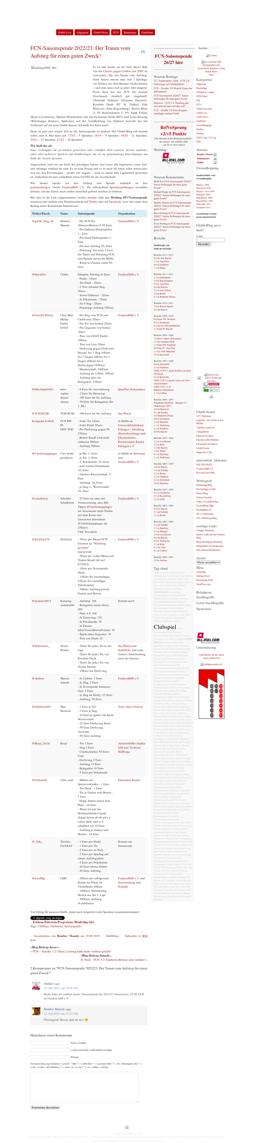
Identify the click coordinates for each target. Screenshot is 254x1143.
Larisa (170, 732)
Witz (156, 893)
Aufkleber (181, 585)
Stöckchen (174, 841)
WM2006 (162, 893)
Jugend (171, 722)
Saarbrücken (174, 816)
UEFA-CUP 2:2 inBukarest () (164, 388)
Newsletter (158, 774)
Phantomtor (159, 787)
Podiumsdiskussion (161, 790)
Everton (168, 661)
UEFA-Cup (187, 867)
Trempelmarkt (160, 864)
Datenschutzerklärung (71, 6)
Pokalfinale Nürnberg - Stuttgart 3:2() (170, 404)
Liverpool (169, 738)
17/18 (71, 135)
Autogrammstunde (177, 595)
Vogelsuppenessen (97, 1136)
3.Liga (162, 572)
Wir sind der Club (182, 890)
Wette (177, 886)
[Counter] (211, 55)
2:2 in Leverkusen (162, 441)
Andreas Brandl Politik (169, 1136)
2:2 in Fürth (159, 499)
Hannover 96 (181, 700)
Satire (182, 822)
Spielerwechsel (172, 832)
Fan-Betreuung (166, 665)
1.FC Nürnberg (203, 416)
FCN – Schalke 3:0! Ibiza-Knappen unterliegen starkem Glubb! (170, 112)
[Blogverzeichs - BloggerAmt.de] (211, 387)
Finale (169, 674)
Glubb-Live (64, 32)
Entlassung (165, 655)
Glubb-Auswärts (204, 109)
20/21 (34, 139)
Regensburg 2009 (204, 200)
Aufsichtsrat (159, 588)
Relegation (158, 809)
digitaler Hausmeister (147, 1136)
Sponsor (157, 835)
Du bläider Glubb (171, 645)
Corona (180, 628)
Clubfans (43, 926)
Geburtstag (173, 687)
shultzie (48, 983)
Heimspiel (176, 703)
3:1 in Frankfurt (161, 367)
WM (198, 142)
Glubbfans (147, 32)
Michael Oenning (183, 758)
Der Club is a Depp (173, 639)
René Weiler (184, 809)
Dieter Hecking (171, 642)
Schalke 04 (158, 825)
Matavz (178, 745)
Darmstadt (177, 632)
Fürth (172, 684)
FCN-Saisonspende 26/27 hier (173, 59)
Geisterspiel (184, 687)
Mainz (156, 742)
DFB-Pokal (201, 96)
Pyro (180, 796)
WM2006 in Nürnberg (100, 6)
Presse (187, 793)
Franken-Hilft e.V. (205, 469)
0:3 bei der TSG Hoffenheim (167, 325)
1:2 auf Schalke (161, 524)
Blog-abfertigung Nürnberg (209, 542)
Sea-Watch (124, 413)
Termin (190, 841)
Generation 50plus (217, 1136)
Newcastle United (177, 771)
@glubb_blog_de (43, 221)
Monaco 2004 (202, 184)
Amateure (172, 579)
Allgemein (82, 32)
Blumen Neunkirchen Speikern (121, 1136)
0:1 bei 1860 (159, 547)
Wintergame (169, 890)
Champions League (176, 614)
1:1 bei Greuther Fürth (164, 341)
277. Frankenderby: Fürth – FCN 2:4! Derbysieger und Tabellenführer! (172, 83)
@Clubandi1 (40, 780)
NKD (166, 774)
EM (198, 100)
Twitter (93, 201)
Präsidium (164, 793)
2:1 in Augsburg (161, 261)
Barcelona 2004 (203, 187)
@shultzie (38, 678)
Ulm (163, 870)
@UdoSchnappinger (44, 453)
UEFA (179, 867)
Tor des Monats (166, 851)
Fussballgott (180, 684)
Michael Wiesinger (162, 761)
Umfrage (184, 870)
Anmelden (201, 572)
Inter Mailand (179, 716)
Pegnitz (170, 783)
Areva (156, 585)
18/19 (97, 135)
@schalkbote (40, 498)
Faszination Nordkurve (207, 444)
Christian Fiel (179, 617)
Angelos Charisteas (185, 582)
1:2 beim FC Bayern (163, 328)
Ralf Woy (174, 799)
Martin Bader (168, 745)
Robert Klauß (172, 812)
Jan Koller (158, 719)
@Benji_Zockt (41, 743)
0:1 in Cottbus (160, 550)
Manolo (168, 742)
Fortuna (185, 674)
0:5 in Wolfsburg (162, 540)
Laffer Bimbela (160, 732)
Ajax (182, 575)
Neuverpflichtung (161, 771)
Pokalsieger (185, 790)
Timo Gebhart (167, 848)
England (157, 655)
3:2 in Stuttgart (160, 531)
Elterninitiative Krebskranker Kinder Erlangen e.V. (131, 441)
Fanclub (176, 665)
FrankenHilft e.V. (73, 187)
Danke (169, 632)
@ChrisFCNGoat (42, 315)
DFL (162, 642)
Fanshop (176, 668)
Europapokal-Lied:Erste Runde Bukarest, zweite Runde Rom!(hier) (211, 69)
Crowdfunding (160, 632)
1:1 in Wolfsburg (162, 425)
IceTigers (177, 710)
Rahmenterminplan (162, 799)
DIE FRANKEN (204, 464)
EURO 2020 (176, 655)
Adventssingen (173, 575)
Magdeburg (185, 738)
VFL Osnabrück (168, 880)
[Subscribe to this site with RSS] (43, 30)
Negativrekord (177, 767)
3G (167, 572)
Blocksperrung (171, 604)
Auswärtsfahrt (161, 592)
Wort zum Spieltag (175, 893)
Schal (188, 822)
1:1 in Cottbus (160, 393)
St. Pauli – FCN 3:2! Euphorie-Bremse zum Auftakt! (113, 960)
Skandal (157, 828)
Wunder (186, 893)
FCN (115, 32)
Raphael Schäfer (168, 803)
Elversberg (158, 652)
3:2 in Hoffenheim (162, 277)
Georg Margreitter (171, 690)
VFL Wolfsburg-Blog (206, 518)
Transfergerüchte (174, 861)
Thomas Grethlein (173, 844)
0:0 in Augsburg (161, 283)
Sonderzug (176, 828)
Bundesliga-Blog (204, 485)
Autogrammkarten (161, 595)
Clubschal (176, 621)
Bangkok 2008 (203, 194)
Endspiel (184, 652)
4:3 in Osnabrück (162, 492)
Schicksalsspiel (170, 825)
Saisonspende (72, 926)
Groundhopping (160, 697)
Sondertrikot (166, 828)
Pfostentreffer (180, 783)
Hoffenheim (185, 706)
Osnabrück (177, 777)
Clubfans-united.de (205, 427)
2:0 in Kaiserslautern (163, 280)
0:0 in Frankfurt (161, 264)
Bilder (175, 601)
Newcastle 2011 (203, 203)
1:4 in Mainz (159, 450)
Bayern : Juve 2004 (205, 191)
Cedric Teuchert (161, 614)
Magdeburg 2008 (204, 197)
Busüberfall (183, 611)
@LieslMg (38, 878)
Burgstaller (168, 611)
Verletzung (181, 877)
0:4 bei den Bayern (162, 258)
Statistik (169, 838)
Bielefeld (168, 601)
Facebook (115, 201)
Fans (170, 668)
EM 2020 (167, 652)
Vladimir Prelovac (155, 1141)
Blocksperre (159, 604)
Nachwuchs (188, 764)
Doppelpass (159, 645)
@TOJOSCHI (40, 413)
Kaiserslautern (175, 726)
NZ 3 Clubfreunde (205, 514)
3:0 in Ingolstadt (161, 354)
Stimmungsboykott (161, 841)
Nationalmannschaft (162, 767)
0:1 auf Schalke (161, 412)
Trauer (185, 861)
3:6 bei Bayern (160, 466)
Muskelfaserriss (160, 764)
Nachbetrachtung (175, 764)
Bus (175, 611)
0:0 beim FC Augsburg (164, 348)
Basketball (158, 598)
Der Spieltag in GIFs (206, 489)
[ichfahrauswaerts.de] (211, 664)
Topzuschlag (178, 848)
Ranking (157, 803)
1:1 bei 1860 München (164, 351)
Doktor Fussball (204, 497)
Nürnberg (178, 774)
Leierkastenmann (181, 732)
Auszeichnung (174, 592)
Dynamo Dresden (161, 648)
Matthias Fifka (160, 748)
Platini (173, 787)
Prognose (173, 796)
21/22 (60, 139)
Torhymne (178, 851)
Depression (81, 1136)
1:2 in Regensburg (162, 495)
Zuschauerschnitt (175, 896)
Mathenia (186, 745)
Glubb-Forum (202, 448)
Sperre (185, 828)
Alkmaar (188, 575)
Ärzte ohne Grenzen (130, 707)
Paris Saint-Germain (162, 780)
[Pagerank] (211, 391)
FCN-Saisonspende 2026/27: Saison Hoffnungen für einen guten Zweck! (171, 97)
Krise (188, 729)
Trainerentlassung (183, 854)
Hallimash (184, 697)
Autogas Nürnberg (205, 530)
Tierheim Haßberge (129, 749)
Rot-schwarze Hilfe (205, 473)
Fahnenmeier (178, 661)
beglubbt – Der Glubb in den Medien (209, 422)
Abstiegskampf (160, 575)
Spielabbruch (159, 832)
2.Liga (156, 572)
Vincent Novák (166, 883)
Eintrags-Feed (202, 576)
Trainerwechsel (160, 857)
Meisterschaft (159, 754)
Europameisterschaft (176, 658)
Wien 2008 (185, 886)
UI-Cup (157, 870)
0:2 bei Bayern (160, 508)
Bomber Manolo (54, 1009)
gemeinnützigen (40, 187)
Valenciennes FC (161, 873)
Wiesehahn (158, 890)
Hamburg (158, 700)
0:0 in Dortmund (161, 364)
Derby (186, 635)
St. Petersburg (175, 835)
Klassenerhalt (175, 729)
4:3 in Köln (159, 444)
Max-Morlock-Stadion (176, 748)
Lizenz (177, 738)
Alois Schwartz (160, 579)
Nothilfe (123, 886)
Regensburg (181, 806)
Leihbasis (158, 735)
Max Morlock (177, 751)
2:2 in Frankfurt (161, 428)
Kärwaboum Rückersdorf (208, 550)
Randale (182, 799)
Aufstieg (168, 588)
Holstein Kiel (159, 710)
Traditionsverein (168, 854)
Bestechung (159, 601)
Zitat (156, 896)
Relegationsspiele (171, 809)
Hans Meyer (166, 703)
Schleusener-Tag (184, 825)
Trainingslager (160, 861)
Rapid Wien (181, 803)
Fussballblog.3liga (205, 506)
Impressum (48, 6)
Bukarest (180, 608)
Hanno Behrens (168, 700)
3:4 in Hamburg (161, 483)
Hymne (169, 710)
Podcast (179, 787)
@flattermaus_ (41, 646)
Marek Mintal (178, 742)
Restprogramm (160, 812)
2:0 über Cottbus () (168, 338)
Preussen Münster (161, 796)
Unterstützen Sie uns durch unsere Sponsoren (211, 656)
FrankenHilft (179, 677)
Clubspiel (165, 626)
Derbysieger (159, 639)
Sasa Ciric (175, 822)
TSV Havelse (185, 864)
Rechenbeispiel (168, 806)
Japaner (166, 719)
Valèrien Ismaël (176, 873)
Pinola (166, 787)
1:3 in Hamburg (161, 528)
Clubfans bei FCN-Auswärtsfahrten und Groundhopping (112, 24)
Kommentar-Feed (204, 580)
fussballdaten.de (203, 510)
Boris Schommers (161, 608)
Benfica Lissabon (180, 598)
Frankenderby (167, 677)
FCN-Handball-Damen (175, 671)
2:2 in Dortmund (161, 479)
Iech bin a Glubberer (178, 713)
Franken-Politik (36, 1136)
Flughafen (177, 674)
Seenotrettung (126, 882)
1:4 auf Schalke (161, 470)
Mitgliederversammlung (181, 761)
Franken (157, 677)
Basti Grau (168, 598)
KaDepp (165, 726)
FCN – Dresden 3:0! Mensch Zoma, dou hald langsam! (173, 90)
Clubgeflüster (202, 432)
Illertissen (158, 716)
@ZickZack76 (41, 539)
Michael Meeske (168, 758)
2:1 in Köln (159, 544)
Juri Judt (157, 726)
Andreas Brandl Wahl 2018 (194, 1136)
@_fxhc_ (37, 841)
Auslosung (177, 588)
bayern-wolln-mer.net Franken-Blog (210, 536)
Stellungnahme (186, 838)
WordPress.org (203, 584)
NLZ (171, 774)
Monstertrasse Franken (64, 1136)
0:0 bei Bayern (160, 431)
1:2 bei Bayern (160, 447)
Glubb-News (101, 32)
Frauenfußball (173, 681)
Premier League (176, 793)
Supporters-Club (204, 452)
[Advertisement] (212, 311)
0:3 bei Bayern (160, 309)
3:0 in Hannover (161, 409)
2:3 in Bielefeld (161, 421)
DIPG (181, 642)
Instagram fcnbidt (43, 421)
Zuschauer (163, 896)
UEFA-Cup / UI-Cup (206, 138)
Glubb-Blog (54, 17)
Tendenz (182, 841)
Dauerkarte (178, 635)
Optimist (162, 777)
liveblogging (159, 738)
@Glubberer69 (41, 707)
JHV (183, 719)
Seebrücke (124, 650)
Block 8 (182, 601)
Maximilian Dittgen (162, 751)
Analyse (180, 579)
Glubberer (56, 926)
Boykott (172, 608)
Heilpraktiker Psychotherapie (209, 546)
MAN (162, 742)
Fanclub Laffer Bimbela (207, 440)
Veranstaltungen (160, 877)
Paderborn (186, 777)
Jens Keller (175, 719)
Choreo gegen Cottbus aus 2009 (123, 71)
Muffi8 (200, 162)
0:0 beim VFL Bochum (164, 319)
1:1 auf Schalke (161, 511)
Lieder (170, 735)
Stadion (185, 835)
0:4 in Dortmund (161, 322)
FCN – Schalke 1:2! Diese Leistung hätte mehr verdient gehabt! (72, 951)
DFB (184, 639)
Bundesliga (130, 32)
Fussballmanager (161, 687)
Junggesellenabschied (184, 722)
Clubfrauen (166, 621)
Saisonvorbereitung (162, 822)
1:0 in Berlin (159, 293)
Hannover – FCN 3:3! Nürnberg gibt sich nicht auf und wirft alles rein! (171, 105)
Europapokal (159, 661)
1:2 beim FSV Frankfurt (165, 344)
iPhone (188, 716)
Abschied (173, 572)
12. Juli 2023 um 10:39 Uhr (61, 988)
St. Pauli (164, 835)
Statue (176, 838)
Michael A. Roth (173, 754)
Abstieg (181, 572)
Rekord (189, 806)
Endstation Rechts (129, 780)
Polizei (157, 793)
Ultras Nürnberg (172, 870)
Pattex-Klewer (160, 783)
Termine (157, 844)
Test (163, 844)
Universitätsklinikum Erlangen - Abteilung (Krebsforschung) (131, 429)
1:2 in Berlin (159, 473)
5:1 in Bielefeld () (164, 296)
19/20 (124, 135)
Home (33, 6)
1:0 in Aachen (160, 560)
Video (156, 883)
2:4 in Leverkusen (162, 534)
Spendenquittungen (122, 187)
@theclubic (39, 274)
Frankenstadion (160, 681)
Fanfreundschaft (161, 668)
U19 (162, 867)
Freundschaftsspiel (162, 684)
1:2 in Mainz (159, 267)
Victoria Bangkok (183, 880)
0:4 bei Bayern (160, 287)
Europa (185, 655)
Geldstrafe (158, 690)
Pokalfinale (175, 790)
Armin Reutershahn (168, 585)
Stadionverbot (159, 838)
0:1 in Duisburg (161, 454)
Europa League (160, 658)
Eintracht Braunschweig (179, 648)
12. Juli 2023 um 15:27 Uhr (61, 1013)
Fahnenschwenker (204, 436)
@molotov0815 (41, 601)
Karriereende (162, 729)
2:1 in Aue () (162, 290)
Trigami (169, 864)
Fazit (182, 668)
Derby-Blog (202, 493)
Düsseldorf (184, 645)
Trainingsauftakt (175, 857)
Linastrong (178, 735)
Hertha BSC (166, 706)
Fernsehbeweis (160, 674)
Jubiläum (164, 722)
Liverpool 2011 (203, 207)
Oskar (169, 777)
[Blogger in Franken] (211, 717)
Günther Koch (173, 697)
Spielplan (183, 832)
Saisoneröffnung (160, 819)
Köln (183, 729)
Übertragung (170, 867)
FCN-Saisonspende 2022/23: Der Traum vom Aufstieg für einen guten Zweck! (80, 51)
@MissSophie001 (43, 389)
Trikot (176, 864)
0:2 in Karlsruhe (161, 376)
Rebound (139, 453)
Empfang (176, 652)
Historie (175, 706)
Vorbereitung (178, 883)
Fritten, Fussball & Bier (207, 501)
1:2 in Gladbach (161, 476)
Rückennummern (161, 816)
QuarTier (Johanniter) (131, 389)
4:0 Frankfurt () (163, 415)
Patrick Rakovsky (179, 780)
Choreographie (167, 617)
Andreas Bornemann (167, 582)
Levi (164, 735)
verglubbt (172, 877)
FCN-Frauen (159, 671)
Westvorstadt (169, 886)
